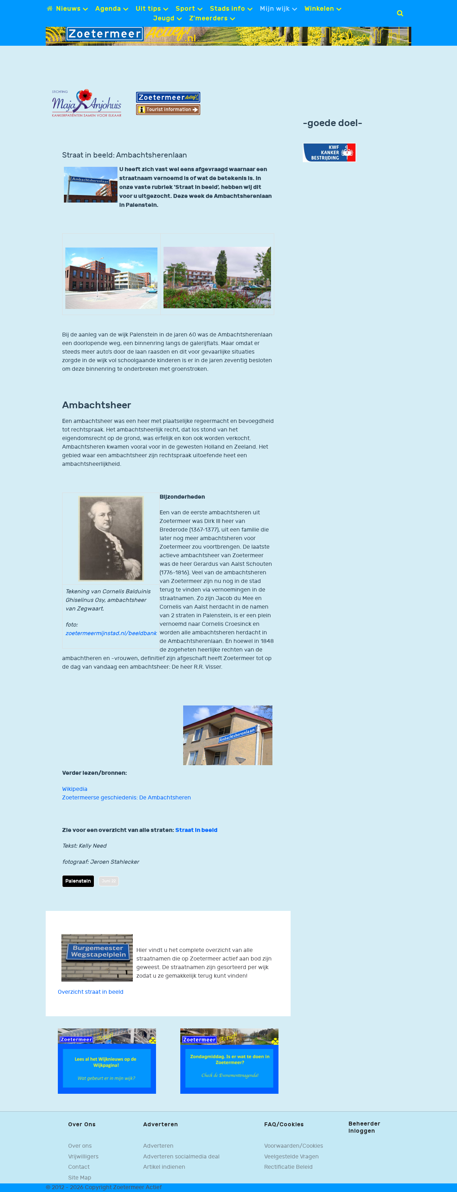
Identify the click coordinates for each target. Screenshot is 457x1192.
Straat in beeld (196, 830)
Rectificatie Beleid (288, 1167)
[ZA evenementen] (229, 1061)
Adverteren (158, 1146)
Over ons (80, 1146)
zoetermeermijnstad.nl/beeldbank (110, 633)
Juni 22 (109, 881)
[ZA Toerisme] (168, 103)
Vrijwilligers (83, 1156)
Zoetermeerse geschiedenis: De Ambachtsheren (126, 797)
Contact (79, 1167)
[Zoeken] (400, 13)
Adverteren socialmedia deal (181, 1156)
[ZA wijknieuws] (107, 1061)
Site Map (79, 1177)
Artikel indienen (164, 1167)
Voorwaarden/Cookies (293, 1146)
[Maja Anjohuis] (86, 103)
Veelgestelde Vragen (291, 1156)
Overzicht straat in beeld (91, 992)
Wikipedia (74, 789)
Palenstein (78, 881)
